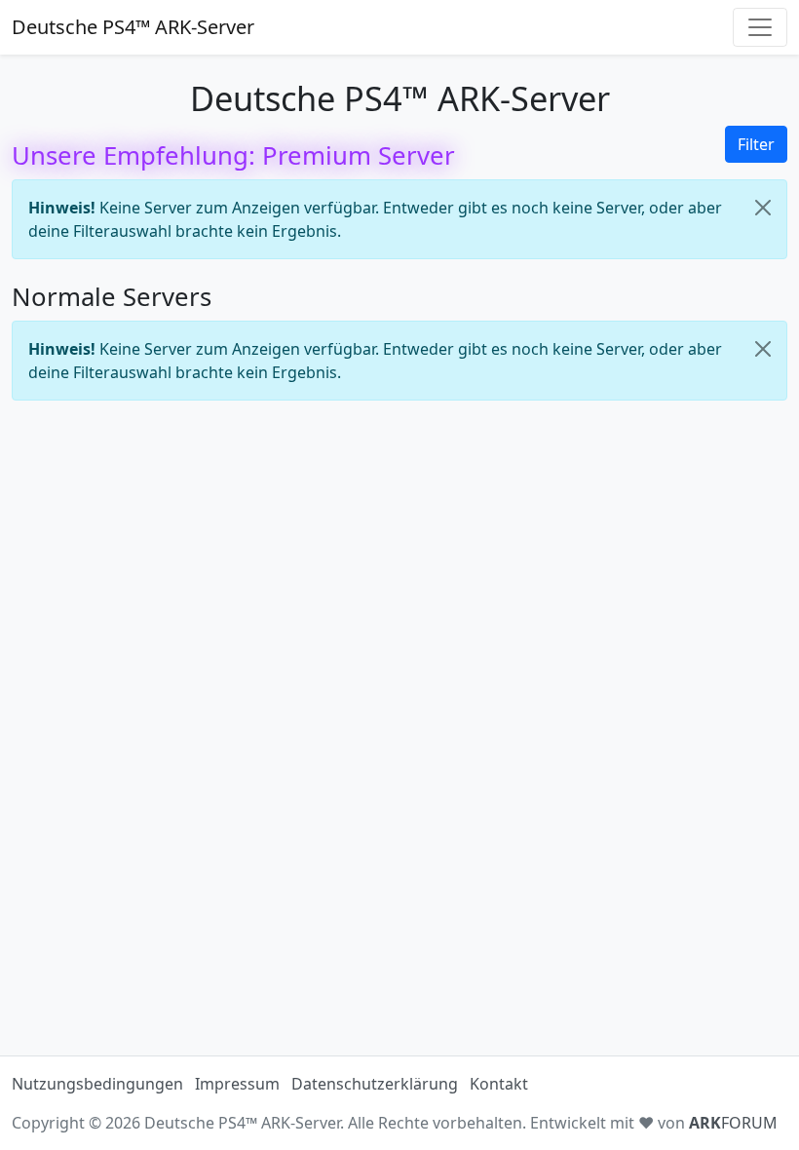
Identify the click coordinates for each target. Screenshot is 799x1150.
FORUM (733, 1122)
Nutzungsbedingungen (97, 1083)
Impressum (237, 1083)
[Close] (763, 207)
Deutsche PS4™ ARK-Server (133, 27)
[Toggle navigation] (760, 27)
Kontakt (499, 1083)
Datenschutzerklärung (374, 1083)
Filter (756, 144)
